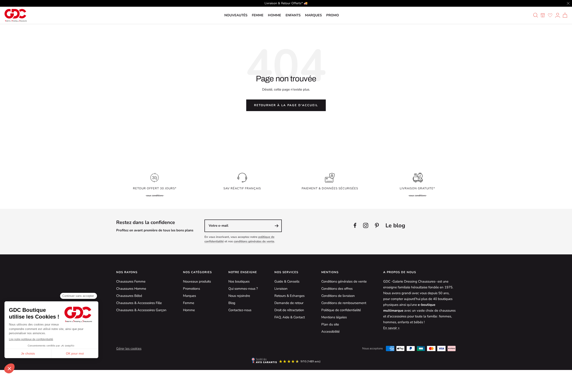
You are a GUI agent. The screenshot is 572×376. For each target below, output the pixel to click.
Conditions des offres (337, 288)
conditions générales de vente (254, 241)
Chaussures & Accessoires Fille (139, 303)
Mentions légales (334, 317)
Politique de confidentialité (341, 310)
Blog (231, 303)
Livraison (281, 288)
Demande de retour (288, 303)
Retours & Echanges (289, 296)
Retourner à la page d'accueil (286, 105)
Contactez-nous (239, 310)
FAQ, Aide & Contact (289, 317)
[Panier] (565, 15)
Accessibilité (330, 331)
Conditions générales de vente (344, 281)
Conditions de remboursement (343, 303)
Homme (274, 15)
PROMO (332, 15)
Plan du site (330, 324)
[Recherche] (535, 15)
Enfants (293, 15)
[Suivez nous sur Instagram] (365, 225)
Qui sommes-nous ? (243, 288)
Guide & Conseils (286, 281)
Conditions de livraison (338, 296)
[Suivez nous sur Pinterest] (377, 225)
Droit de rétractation (289, 310)
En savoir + (391, 328)
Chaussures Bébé (129, 296)
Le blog (395, 225)
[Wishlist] (550, 15)
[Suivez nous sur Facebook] (355, 225)
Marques (313, 15)
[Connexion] (557, 15)
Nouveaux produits (197, 281)
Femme (257, 15)
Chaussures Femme (130, 281)
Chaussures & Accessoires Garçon (141, 310)
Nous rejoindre (239, 296)
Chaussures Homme (131, 288)
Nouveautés (235, 15)
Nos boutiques (239, 281)
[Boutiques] (542, 15)
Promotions (191, 288)
